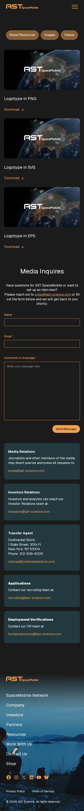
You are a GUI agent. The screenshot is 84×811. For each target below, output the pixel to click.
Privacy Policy (15, 791)
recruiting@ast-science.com (29, 598)
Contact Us (16, 754)
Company (15, 705)
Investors (14, 714)
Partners (14, 724)
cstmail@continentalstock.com (31, 562)
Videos (69, 35)
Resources (16, 734)
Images (49, 35)
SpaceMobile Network (27, 695)
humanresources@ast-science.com (34, 634)
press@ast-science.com (53, 294)
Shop (11, 763)
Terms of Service (43, 791)
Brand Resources (22, 35)
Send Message (66, 429)
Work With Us (19, 744)
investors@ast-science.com (29, 511)
